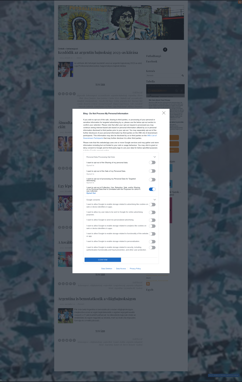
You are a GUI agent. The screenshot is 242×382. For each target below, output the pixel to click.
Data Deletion (106, 269)
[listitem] (121, 157)
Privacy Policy (135, 269)
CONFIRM (103, 260)
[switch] (152, 162)
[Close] (164, 113)
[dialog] (121, 191)
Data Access (121, 269)
